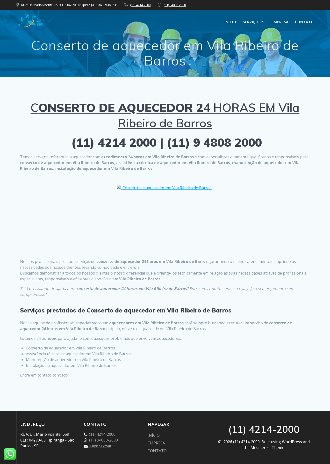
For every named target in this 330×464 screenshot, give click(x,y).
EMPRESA (280, 22)
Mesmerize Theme (267, 447)
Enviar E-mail (99, 446)
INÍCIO (230, 22)
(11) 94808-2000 (175, 5)
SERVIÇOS (252, 22)
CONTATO (304, 22)
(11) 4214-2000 (140, 5)
